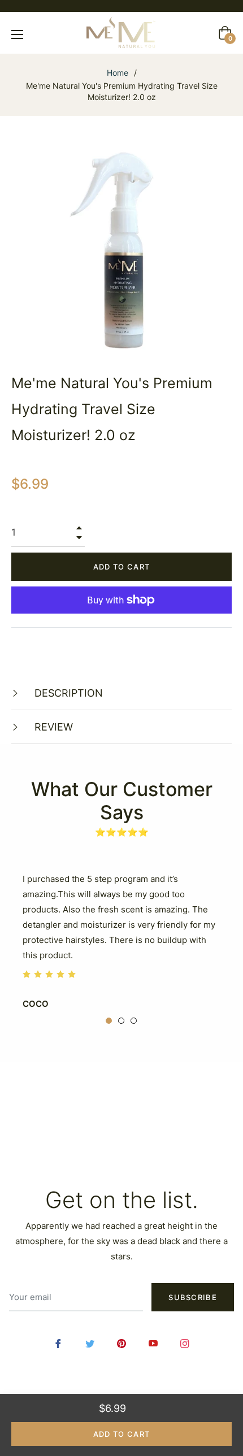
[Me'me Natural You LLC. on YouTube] (153, 1342)
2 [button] (121, 1021)
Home (117, 72)
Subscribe (192, 1297)
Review (52, 727)
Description (67, 693)
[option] (121, 939)
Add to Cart (121, 1433)
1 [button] (109, 1021)
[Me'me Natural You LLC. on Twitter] (89, 1342)
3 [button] (134, 1021)
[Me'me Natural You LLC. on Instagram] (184, 1342)
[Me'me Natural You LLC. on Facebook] (58, 1342)
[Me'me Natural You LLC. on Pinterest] (121, 1342)
